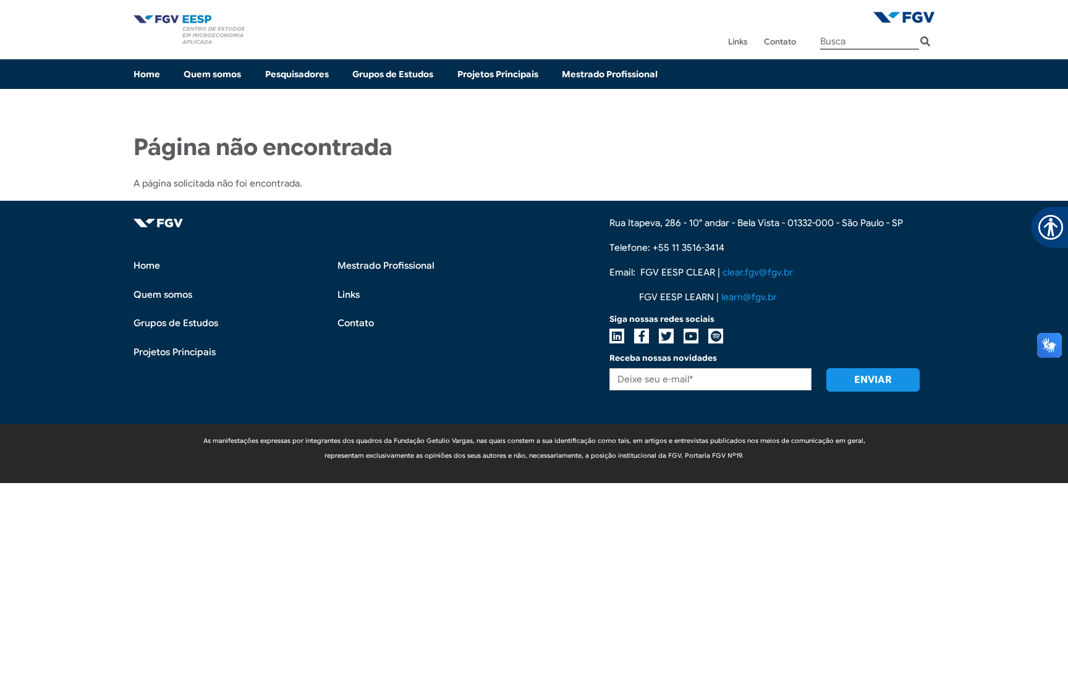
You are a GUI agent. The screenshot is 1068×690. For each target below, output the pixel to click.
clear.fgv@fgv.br (758, 272)
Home (147, 74)
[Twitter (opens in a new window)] (666, 336)
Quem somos (212, 74)
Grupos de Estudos (392, 74)
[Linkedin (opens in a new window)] (616, 336)
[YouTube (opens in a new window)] (691, 336)
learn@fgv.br (749, 297)
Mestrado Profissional (610, 74)
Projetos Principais (497, 74)
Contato (780, 41)
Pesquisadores (297, 74)
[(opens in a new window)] (903, 17)
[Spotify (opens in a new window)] (715, 336)
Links (738, 41)
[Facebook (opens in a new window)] (641, 336)
